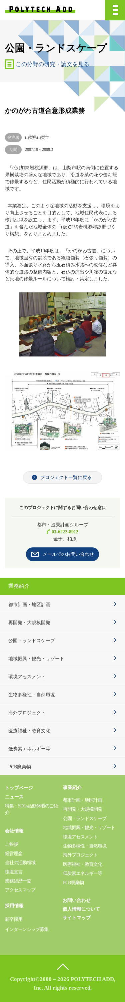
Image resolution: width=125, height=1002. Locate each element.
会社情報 (14, 830)
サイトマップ (77, 917)
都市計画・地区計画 (29, 604)
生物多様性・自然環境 (31, 694)
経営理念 (13, 853)
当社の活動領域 (20, 862)
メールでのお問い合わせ (68, 554)
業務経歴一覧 (18, 881)
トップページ (19, 787)
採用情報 (14, 905)
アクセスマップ (20, 890)
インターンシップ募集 (26, 929)
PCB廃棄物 (19, 766)
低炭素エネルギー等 (29, 748)
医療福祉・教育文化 (29, 730)
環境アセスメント (27, 676)
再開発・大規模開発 (29, 622)
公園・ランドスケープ (31, 640)
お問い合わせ (77, 900)
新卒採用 (13, 919)
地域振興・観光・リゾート (36, 658)
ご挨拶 (11, 844)
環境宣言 (13, 871)
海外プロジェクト (27, 712)
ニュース (14, 796)
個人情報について (81, 909)
